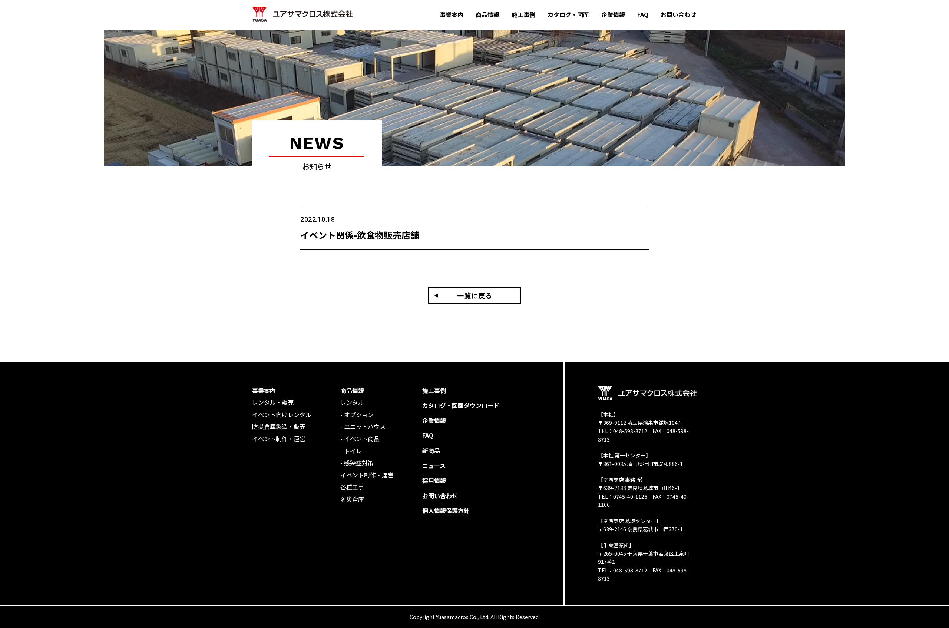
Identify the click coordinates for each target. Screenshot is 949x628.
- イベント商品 (360, 438)
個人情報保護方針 (446, 510)
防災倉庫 (352, 499)
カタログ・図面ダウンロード (460, 405)
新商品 (431, 450)
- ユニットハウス (363, 426)
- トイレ (351, 450)
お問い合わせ (440, 495)
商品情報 (352, 390)
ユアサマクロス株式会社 (302, 14)
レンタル (352, 402)
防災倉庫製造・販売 (278, 426)
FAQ (427, 435)
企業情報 (434, 420)
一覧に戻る (474, 295)
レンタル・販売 (273, 402)
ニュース (434, 465)
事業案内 (264, 390)
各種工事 (352, 486)
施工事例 (434, 390)
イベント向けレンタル (281, 414)
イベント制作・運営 (278, 438)
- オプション (357, 414)
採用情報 (434, 480)
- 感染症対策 (357, 462)
